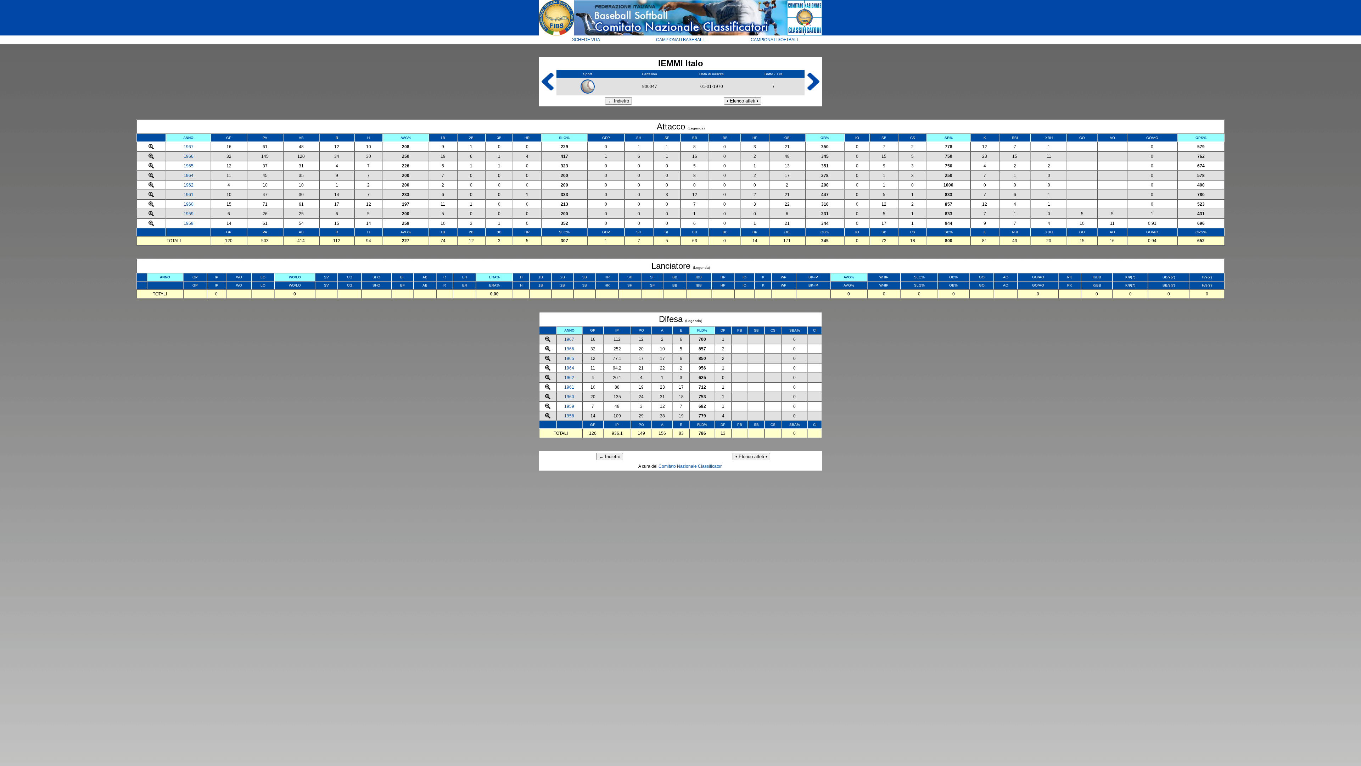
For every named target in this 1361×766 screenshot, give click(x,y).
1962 (189, 185)
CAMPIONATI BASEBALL (680, 39)
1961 (189, 194)
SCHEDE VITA (586, 39)
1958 (189, 223)
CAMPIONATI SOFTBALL (775, 39)
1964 (189, 175)
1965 (189, 165)
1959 (189, 213)
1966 (189, 156)
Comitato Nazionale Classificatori (691, 466)
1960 (189, 204)
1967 (189, 146)
